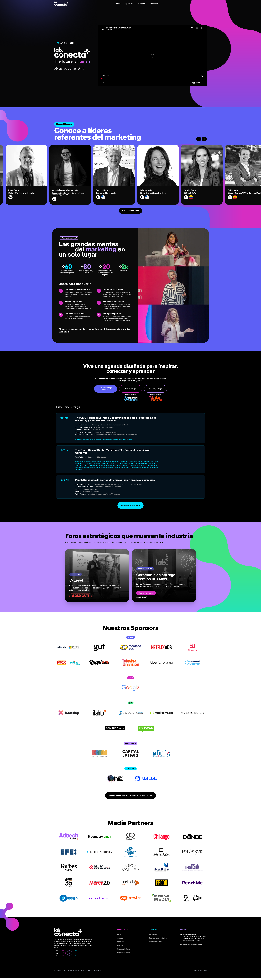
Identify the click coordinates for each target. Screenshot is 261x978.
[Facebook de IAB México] (75, 952)
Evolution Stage (105, 388)
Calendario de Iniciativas (158, 938)
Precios (120, 945)
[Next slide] (204, 139)
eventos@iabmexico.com (192, 944)
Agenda (141, 4)
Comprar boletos (123, 949)
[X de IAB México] (69, 952)
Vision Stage (130, 389)
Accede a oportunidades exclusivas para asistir (128, 795)
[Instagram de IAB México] (63, 952)
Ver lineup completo (130, 211)
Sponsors (154, 4)
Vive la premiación (146, 593)
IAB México (153, 934)
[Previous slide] (198, 139)
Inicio (118, 4)
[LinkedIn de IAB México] (56, 952)
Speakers (129, 4)
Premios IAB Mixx (155, 942)
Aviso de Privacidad (200, 970)
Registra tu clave (123, 953)
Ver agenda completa (130, 505)
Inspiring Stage (155, 389)
